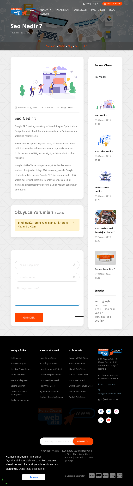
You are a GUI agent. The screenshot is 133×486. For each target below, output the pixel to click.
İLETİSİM (44, 13)
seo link (99, 320)
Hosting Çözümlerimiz (21, 369)
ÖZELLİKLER (80, 9)
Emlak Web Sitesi (77, 380)
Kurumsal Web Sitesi (78, 358)
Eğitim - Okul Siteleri (49, 391)
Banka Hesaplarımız (20, 400)
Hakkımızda (16, 358)
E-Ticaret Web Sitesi (78, 374)
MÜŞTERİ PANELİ (113, 4)
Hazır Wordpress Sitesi (50, 374)
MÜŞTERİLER (98, 9)
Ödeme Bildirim (18, 386)
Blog (70, 46)
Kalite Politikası (18, 374)
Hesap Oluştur (91, 4)
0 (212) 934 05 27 (108, 384)
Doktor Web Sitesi (77, 391)
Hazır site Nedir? (104, 151)
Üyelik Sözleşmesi (19, 380)
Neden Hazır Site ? (105, 269)
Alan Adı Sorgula (18, 363)
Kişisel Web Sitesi (77, 369)
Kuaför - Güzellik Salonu (51, 397)
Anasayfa (51, 46)
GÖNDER (29, 317)
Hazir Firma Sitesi (48, 358)
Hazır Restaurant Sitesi (51, 369)
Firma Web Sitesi (77, 363)
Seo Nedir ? (81, 46)
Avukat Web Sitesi (77, 397)
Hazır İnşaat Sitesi (48, 363)
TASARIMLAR (62, 9)
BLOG (112, 9)
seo (97, 301)
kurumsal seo (103, 316)
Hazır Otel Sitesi (47, 386)
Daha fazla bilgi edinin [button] (32, 468)
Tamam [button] (34, 477)
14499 (56, 81)
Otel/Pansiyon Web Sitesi (81, 386)
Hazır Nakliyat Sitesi (49, 380)
